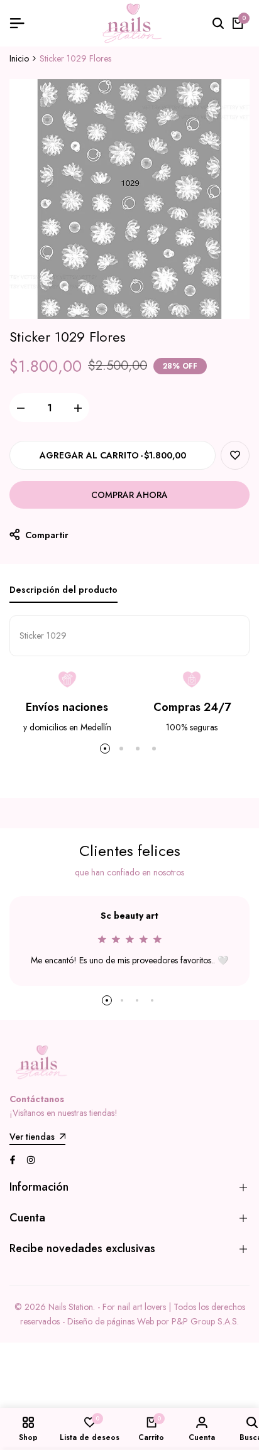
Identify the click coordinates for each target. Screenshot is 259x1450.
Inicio (19, 58)
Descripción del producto (63, 589)
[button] (235, 455)
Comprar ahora (129, 495)
